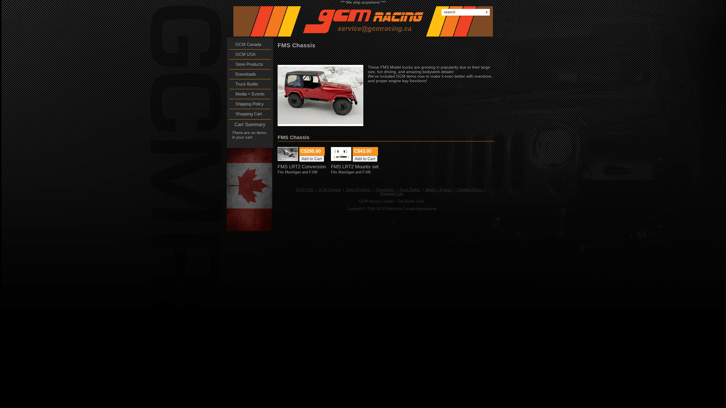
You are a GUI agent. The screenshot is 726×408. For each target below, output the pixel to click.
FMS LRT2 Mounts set (355, 166)
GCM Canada (329, 190)
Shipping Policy (470, 190)
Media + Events (438, 190)
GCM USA (305, 190)
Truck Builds (409, 190)
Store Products (358, 190)
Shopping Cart (391, 194)
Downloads (385, 190)
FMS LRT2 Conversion (302, 166)
